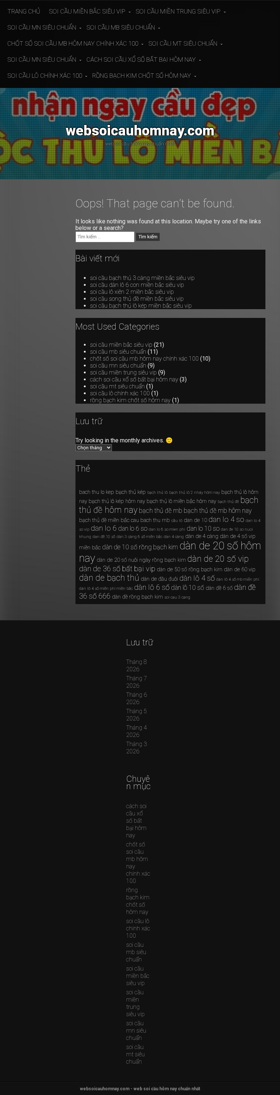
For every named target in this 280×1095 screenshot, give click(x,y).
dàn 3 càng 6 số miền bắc (139, 536)
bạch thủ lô (157, 492)
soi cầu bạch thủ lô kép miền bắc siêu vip (141, 305)
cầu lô (176, 520)
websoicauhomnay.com (140, 130)
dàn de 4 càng (201, 536)
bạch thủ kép (131, 492)
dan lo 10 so (203, 528)
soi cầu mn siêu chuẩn (41, 27)
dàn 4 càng (174, 536)
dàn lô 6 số (152, 587)
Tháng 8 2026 (136, 665)
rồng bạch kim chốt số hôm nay (141, 75)
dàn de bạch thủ (109, 578)
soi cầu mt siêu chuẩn (182, 43)
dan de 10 (195, 520)
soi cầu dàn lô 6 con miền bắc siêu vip (137, 284)
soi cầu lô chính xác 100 (44, 75)
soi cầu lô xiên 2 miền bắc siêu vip (132, 291)
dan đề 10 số (104, 536)
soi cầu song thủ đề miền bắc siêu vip (137, 298)
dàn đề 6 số (219, 588)
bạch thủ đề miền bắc (104, 520)
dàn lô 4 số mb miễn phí (237, 579)
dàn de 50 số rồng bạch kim (189, 569)
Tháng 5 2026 (136, 715)
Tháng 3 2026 (136, 748)
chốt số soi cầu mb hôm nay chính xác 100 (72, 43)
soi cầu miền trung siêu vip (178, 11)
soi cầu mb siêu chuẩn (120, 27)
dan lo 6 (104, 528)
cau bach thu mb (150, 520)
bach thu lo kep (96, 492)
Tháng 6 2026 (136, 698)
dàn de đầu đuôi (159, 579)
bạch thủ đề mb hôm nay (218, 510)
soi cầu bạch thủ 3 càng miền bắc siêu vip (142, 277)
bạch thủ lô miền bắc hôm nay (181, 501)
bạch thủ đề (228, 501)
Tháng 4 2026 (136, 731)
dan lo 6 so (132, 528)
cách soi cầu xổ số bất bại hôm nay (141, 59)
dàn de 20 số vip (218, 559)
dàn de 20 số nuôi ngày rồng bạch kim (141, 560)
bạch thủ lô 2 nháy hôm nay (194, 492)
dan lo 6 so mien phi (167, 529)
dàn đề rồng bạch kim (137, 596)
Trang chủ (23, 11)
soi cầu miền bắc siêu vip (87, 11)
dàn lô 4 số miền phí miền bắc (106, 588)
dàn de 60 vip (240, 569)
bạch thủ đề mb (160, 510)
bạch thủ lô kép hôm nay (117, 501)
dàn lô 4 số (197, 578)
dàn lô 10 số (187, 587)
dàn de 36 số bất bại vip (117, 568)
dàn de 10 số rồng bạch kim (140, 547)
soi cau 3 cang (177, 597)
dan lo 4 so (226, 519)
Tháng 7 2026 (136, 682)
